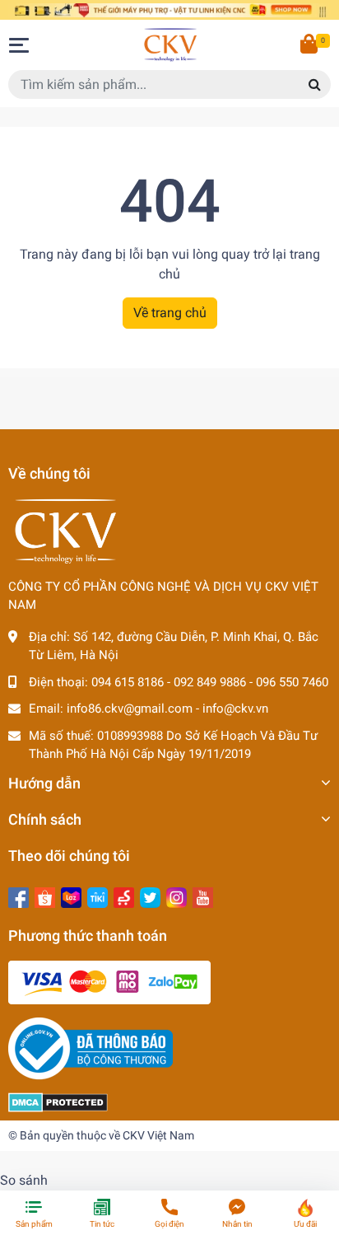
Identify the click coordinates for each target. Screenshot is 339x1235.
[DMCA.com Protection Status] (58, 1101)
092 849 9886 (210, 682)
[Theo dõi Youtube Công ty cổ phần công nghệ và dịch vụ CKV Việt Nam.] (203, 896)
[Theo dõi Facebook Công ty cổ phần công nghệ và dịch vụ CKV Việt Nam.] (18, 896)
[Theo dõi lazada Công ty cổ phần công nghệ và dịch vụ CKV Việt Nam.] (71, 896)
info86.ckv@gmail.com (130, 708)
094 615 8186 (127, 682)
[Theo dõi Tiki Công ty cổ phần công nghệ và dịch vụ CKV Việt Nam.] (97, 896)
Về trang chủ (170, 312)
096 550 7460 (292, 682)
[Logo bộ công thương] (90, 1048)
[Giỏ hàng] (310, 45)
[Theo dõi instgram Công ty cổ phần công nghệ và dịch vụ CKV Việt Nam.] (176, 896)
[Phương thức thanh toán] (109, 982)
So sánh (24, 1180)
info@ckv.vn (235, 708)
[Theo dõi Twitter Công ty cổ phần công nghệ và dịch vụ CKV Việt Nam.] (150, 896)
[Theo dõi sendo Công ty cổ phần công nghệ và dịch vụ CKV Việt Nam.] (124, 896)
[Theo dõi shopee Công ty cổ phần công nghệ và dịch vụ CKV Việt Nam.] (45, 896)
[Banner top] (169, 9)
